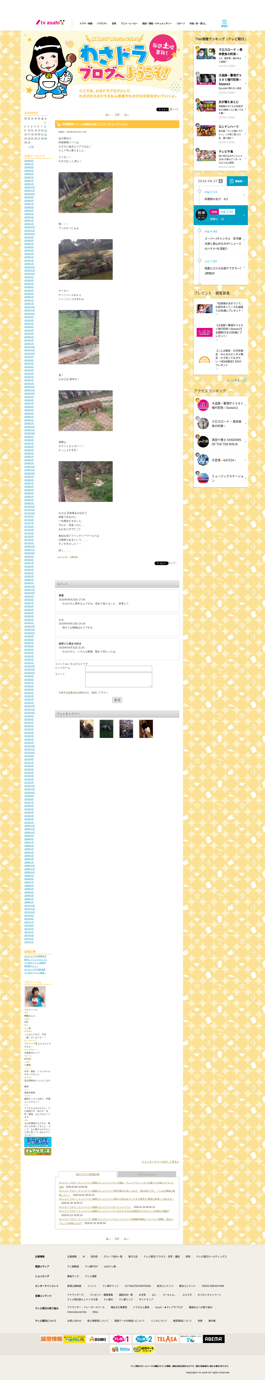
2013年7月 (29, 683)
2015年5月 (29, 610)
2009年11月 (29, 829)
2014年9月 (29, 636)
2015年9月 (29, 596)
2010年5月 (29, 809)
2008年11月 (29, 869)
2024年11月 (29, 230)
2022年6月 (29, 327)
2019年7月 (29, 443)
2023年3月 (29, 297)
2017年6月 (29, 526)
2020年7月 (29, 403)
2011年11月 (29, 749)
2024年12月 (29, 227)
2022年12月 (29, 307)
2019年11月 (29, 430)
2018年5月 (29, 490)
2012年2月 (29, 739)
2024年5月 (29, 250)
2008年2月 (29, 899)
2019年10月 (29, 433)
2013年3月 (29, 696)
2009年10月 (29, 832)
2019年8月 (29, 440)
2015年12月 (29, 586)
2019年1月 (29, 463)
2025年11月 (29, 190)
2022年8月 (29, 320)
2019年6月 (29, 447)
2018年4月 (29, 493)
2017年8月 (29, 520)
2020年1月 (29, 423)
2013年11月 (29, 669)
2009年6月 (29, 846)
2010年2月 (29, 819)
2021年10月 (29, 353)
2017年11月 (29, 510)
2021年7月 (29, 363)
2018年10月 (29, 473)
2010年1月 (29, 822)
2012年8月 (29, 719)
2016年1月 (29, 583)
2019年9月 (29, 437)
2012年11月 (29, 709)
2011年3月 (29, 776)
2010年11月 (29, 789)
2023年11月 (29, 270)
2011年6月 (29, 766)
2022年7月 (29, 323)
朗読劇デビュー (31, 966)
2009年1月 (29, 862)
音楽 (114, 23)
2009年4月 (29, 852)
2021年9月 (29, 357)
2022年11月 (29, 310)
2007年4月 (29, 932)
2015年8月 (29, 599)
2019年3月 (29, 456)
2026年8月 (29, 161)
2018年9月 (29, 476)
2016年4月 (29, 573)
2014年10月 (29, 633)
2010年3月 (29, 816)
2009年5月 (29, 849)
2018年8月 (29, 480)
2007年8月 (29, 919)
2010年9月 (29, 796)
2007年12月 (29, 906)
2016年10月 (29, 553)
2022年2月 (29, 340)
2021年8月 (29, 360)
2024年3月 (29, 257)
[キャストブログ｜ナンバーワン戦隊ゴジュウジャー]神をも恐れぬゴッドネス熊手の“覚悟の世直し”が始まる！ (116, 1199)
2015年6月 (29, 606)
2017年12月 (29, 506)
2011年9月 (29, 756)
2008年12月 (29, 866)
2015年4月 (29, 613)
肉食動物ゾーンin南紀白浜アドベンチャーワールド (95, 124)
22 (45, 134)
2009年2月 (29, 859)
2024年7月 (29, 244)
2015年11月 (29, 590)
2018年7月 (29, 483)
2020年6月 (29, 407)
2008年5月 (29, 889)
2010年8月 (29, 799)
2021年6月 (29, 367)
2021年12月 (29, 347)
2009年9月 (29, 836)
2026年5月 (29, 171)
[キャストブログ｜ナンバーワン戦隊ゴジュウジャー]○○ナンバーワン (95, 1207)
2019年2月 (29, 460)
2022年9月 (29, 317)
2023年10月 (29, 274)
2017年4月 (29, 533)
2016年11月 (29, 550)
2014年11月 (29, 629)
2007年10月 (29, 912)
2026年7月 (29, 164)
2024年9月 (29, 237)
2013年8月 (29, 679)
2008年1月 (29, 902)
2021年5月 (29, 370)
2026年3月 (29, 177)
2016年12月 (29, 546)
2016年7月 (29, 563)
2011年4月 (29, 772)
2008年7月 (29, 882)
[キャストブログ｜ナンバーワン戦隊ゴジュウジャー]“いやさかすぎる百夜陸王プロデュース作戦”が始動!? (114, 1211)
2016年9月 (29, 556)
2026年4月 (29, 174)
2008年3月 (29, 895)
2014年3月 (29, 656)
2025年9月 (29, 197)
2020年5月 (29, 410)
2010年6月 (29, 806)
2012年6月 (29, 726)
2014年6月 (29, 646)
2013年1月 (29, 703)
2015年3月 (29, 616)
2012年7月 (29, 722)
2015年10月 (29, 593)
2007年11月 (29, 909)
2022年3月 (29, 337)
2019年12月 (29, 427)
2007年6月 (29, 925)
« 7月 (31, 146)
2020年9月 (29, 397)
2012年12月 (29, 706)
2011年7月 (29, 763)
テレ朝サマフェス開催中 (35, 963)
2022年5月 (29, 330)
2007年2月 (29, 939)
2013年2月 (29, 699)
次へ (126, 114)
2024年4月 (29, 254)
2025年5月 (29, 210)
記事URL (74, 557)
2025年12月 (29, 187)
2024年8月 (29, 240)
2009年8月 (29, 839)
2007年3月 (29, 935)
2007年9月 (29, 915)
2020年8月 (29, 400)
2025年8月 (29, 200)
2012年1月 (29, 742)
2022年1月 (29, 344)
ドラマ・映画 (86, 23)
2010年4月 (29, 812)
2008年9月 (29, 876)
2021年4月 (29, 373)
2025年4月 (29, 214)
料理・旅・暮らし (197, 23)
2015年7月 (29, 603)
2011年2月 (29, 779)
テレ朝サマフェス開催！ (35, 973)
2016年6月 (29, 566)
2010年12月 (29, 786)
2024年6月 (29, 247)
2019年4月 (29, 453)
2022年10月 (29, 314)
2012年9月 (29, 716)
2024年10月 (29, 234)
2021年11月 (29, 350)
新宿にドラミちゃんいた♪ (35, 959)
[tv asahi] (51, 23)
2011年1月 (29, 782)
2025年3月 (29, 217)
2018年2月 (29, 500)
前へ (108, 114)
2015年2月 (29, 619)
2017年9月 (29, 516)
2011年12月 (29, 746)
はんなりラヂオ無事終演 (35, 956)
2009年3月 (29, 856)
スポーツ (180, 23)
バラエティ (102, 23)
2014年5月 (29, 649)
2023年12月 (29, 267)
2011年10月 (29, 752)
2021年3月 (29, 377)
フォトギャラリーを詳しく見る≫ (160, 1161)
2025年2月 (29, 220)
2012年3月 (29, 736)
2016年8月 (29, 560)
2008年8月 (29, 879)
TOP (117, 114)
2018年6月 (29, 486)
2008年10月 (29, 872)
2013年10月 (29, 673)
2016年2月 (29, 580)
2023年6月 (29, 287)
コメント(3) (62, 557)
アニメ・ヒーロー (129, 23)
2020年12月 (29, 387)
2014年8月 (29, 640)
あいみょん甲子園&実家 (34, 969)
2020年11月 (29, 390)
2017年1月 (29, 543)
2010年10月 (29, 792)
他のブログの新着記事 (87, 1174)
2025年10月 (29, 194)
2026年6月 (29, 167)
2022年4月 (29, 333)
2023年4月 (29, 294)
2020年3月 (29, 417)
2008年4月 (29, 892)
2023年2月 (29, 300)
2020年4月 (29, 413)
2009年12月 (29, 826)
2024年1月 (29, 264)
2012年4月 (29, 733)
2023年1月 (29, 303)
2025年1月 (29, 224)
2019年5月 (29, 450)
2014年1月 (29, 663)
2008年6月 (29, 886)
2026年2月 (29, 180)
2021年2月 (29, 380)
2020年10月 (29, 393)
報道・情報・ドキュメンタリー (157, 23)
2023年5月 (29, 290)
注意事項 (70, 692)
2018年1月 (29, 503)
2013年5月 (29, 689)
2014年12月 (29, 626)
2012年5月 (29, 729)
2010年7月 (29, 802)
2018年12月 (29, 467)
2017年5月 (29, 530)
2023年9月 (29, 277)
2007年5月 (29, 929)
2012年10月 (29, 713)
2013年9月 (29, 676)
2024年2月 (29, 260)
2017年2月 (29, 540)
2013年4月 (29, 693)
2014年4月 (29, 653)
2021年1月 (29, 383)
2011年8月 (29, 759)
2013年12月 (29, 666)
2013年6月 (29, 686)
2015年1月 (29, 623)
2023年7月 (29, 284)
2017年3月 (29, 536)
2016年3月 (29, 576)
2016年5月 (29, 570)
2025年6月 (29, 207)
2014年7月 (29, 643)
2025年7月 (29, 204)
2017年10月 (29, 513)
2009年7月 (29, 842)
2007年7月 (29, 922)
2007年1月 (29, 942)
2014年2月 (29, 659)
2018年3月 (29, 496)
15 (45, 130)
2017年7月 (29, 523)
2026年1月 (29, 184)
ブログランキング (146, 1174)
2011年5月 (29, 769)
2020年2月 (29, 420)
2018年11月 (29, 470)
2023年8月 (29, 280)
